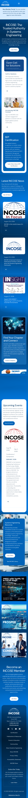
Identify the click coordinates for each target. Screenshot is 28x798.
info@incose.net (14, 725)
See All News (7, 195)
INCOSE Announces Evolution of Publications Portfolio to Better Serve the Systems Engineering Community (13, 262)
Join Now (14, 699)
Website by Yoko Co (14, 795)
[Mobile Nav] (19, 3)
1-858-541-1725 (14, 723)
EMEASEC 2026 (11, 459)
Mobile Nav (19, 3)
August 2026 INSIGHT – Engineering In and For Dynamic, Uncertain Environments (13, 300)
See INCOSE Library (12, 561)
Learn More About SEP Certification (14, 165)
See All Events (9, 423)
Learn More (14, 50)
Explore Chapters (10, 360)
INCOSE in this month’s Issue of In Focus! (13, 225)
